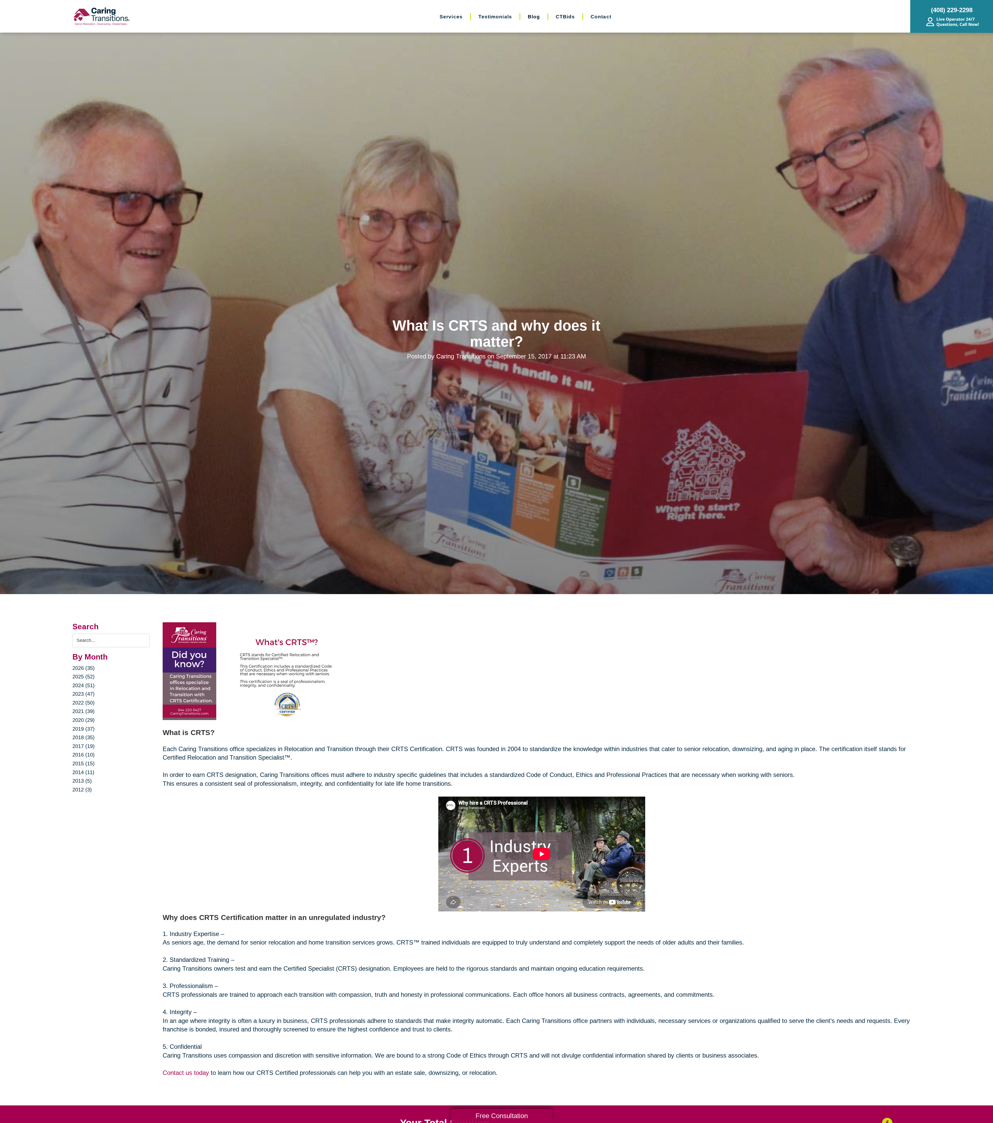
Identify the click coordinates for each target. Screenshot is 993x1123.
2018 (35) (83, 737)
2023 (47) (83, 694)
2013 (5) (82, 781)
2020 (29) (83, 720)
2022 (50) (83, 703)
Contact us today (186, 1072)
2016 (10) (83, 755)
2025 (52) (83, 676)
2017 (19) (83, 746)
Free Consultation (502, 1116)
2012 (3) (82, 789)
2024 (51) (83, 685)
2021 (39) (83, 711)
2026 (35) (83, 668)
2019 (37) (83, 729)
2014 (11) (83, 772)
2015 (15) (83, 763)
